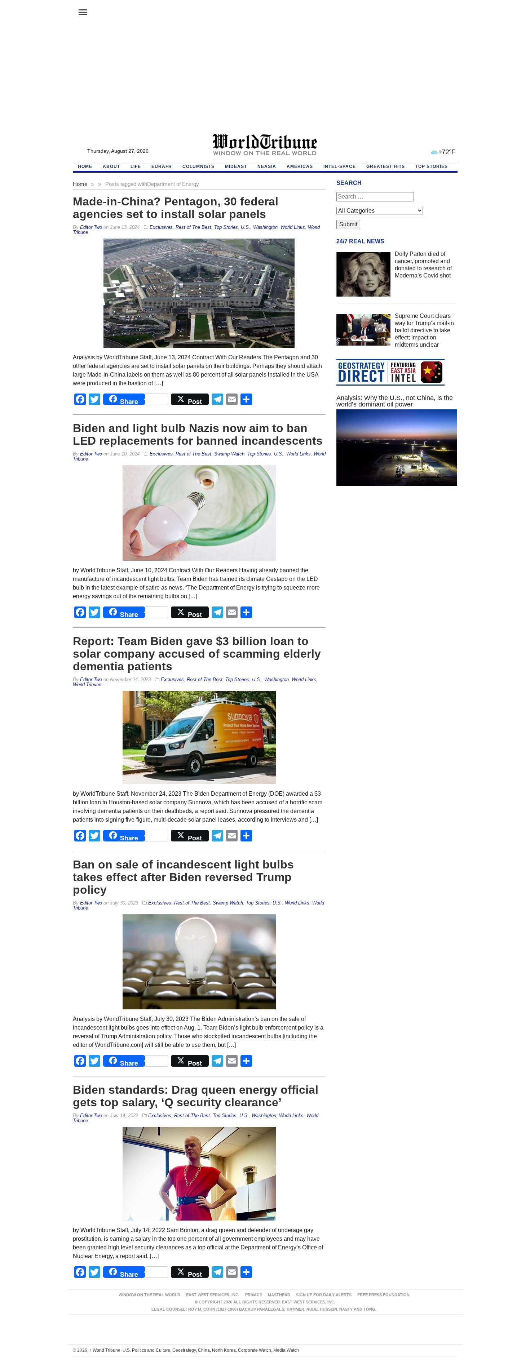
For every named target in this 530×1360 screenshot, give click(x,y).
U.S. (245, 227)
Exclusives (161, 227)
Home (80, 184)
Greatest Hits (385, 166)
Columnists (198, 166)
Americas (300, 166)
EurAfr (161, 166)
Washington (265, 227)
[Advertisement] (265, 79)
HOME (85, 166)
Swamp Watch (229, 454)
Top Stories (431, 166)
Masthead (279, 1295)
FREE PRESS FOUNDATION (383, 1295)
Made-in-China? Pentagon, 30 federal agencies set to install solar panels (175, 208)
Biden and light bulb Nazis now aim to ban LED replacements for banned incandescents (198, 434)
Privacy (253, 1295)
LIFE (136, 166)
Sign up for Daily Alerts (324, 1295)
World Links (293, 227)
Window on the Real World (149, 1295)
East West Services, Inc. (212, 1295)
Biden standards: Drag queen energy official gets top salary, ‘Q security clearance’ (195, 1096)
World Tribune (87, 684)
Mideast (236, 166)
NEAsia (266, 166)
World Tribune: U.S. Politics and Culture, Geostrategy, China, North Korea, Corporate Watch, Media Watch (194, 1350)
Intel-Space (339, 166)
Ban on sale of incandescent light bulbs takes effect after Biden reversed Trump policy (183, 877)
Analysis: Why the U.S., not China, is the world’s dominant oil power (394, 401)
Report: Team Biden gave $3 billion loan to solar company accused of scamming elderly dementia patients (197, 654)
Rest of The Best (193, 227)
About (111, 166)
